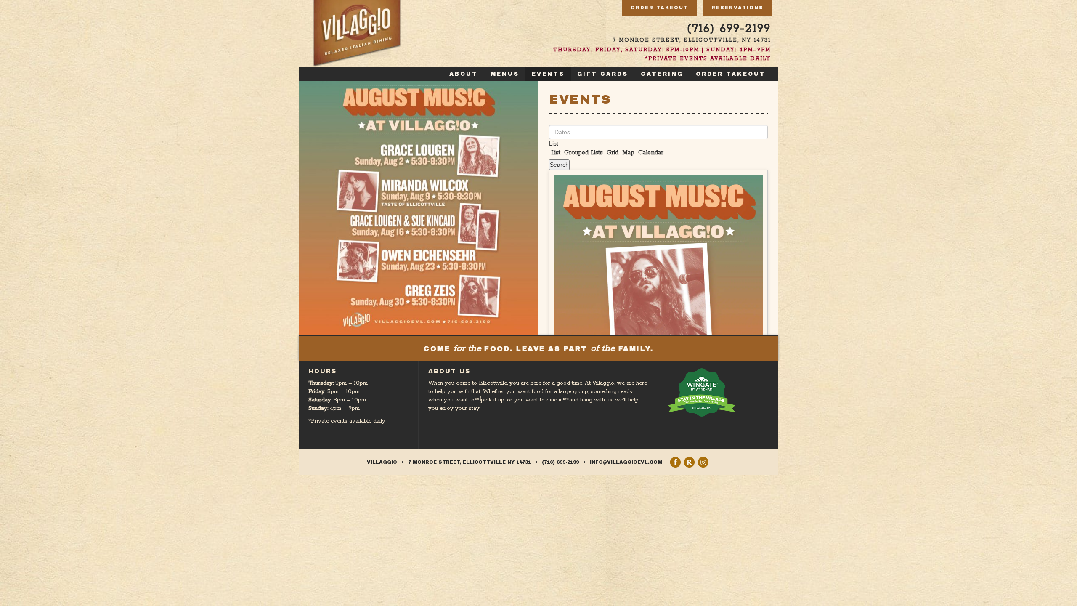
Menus (505, 74)
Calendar (649, 153)
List (553, 143)
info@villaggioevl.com (626, 462)
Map (627, 153)
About (463, 74)
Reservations (737, 7)
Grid (611, 153)
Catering (662, 74)
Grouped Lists (582, 153)
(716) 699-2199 (729, 28)
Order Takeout (659, 7)
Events (548, 74)
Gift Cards (602, 74)
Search (559, 164)
